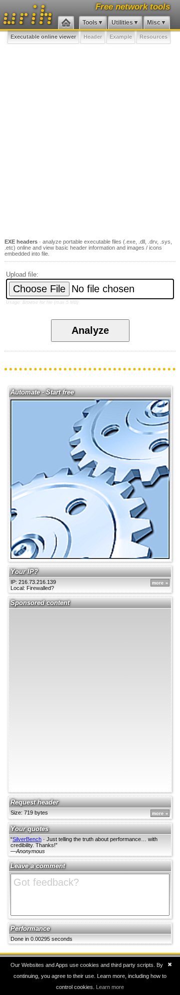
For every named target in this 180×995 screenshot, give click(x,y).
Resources (154, 37)
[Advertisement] (90, 139)
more (158, 582)
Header (93, 37)
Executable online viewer (43, 37)
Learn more (110, 987)
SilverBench (27, 839)
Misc (153, 22)
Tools (90, 22)
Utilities (122, 22)
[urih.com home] (66, 23)
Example (121, 37)
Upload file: (22, 274)
